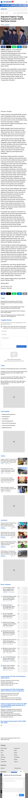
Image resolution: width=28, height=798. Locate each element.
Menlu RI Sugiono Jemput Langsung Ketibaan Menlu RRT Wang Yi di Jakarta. (8, 489)
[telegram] (19, 47)
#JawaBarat (5, 418)
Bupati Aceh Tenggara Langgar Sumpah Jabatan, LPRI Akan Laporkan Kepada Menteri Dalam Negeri (10, 624)
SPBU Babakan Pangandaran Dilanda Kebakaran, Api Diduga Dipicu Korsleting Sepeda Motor (9, 552)
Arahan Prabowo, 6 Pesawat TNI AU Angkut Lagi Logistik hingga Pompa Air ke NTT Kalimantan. (9, 461)
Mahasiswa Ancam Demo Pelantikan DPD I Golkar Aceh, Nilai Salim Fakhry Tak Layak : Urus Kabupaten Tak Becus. (9, 650)
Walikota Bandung (7, 427)
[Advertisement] (14, 96)
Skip (17, 795)
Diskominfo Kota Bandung (9, 423)
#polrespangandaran (7, 421)
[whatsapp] (13, 47)
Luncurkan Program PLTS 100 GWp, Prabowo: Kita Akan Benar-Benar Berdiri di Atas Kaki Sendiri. (13, 377)
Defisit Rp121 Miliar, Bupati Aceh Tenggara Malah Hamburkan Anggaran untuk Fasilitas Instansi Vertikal (9, 598)
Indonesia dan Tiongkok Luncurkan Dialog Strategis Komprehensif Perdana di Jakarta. (7, 480)
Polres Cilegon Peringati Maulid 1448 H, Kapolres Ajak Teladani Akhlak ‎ (13, 311)
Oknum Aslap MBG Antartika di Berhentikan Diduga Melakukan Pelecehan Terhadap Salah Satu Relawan (10, 615)
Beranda (2, 13)
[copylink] (24, 47)
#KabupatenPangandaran (9, 414)
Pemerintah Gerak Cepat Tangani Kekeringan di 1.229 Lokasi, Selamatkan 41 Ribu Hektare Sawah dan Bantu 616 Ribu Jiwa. (8, 471)
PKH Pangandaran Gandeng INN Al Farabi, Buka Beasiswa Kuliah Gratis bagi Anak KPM (12, 307)
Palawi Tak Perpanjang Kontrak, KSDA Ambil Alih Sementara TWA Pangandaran (12, 315)
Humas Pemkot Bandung (8, 425)
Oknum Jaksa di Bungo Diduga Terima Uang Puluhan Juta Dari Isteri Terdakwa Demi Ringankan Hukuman (10, 667)
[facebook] (3, 47)
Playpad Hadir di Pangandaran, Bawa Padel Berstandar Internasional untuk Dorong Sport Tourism (12, 303)
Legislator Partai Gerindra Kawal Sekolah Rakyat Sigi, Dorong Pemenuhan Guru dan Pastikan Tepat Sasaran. (14, 373)
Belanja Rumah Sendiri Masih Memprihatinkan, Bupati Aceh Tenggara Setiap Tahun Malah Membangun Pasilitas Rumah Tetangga (9, 632)
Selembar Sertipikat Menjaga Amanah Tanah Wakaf (13, 368)
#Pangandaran (6, 416)
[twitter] (8, 47)
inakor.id (7, 24)
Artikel (6, 13)
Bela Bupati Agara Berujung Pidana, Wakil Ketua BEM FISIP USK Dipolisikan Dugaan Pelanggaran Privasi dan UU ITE (9, 606)
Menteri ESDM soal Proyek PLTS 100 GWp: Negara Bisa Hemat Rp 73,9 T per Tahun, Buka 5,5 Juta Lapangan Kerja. (13, 382)
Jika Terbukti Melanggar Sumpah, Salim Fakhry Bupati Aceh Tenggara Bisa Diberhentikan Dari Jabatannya (9, 658)
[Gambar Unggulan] (14, 35)
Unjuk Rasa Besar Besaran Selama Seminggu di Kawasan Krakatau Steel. (10, 641)
